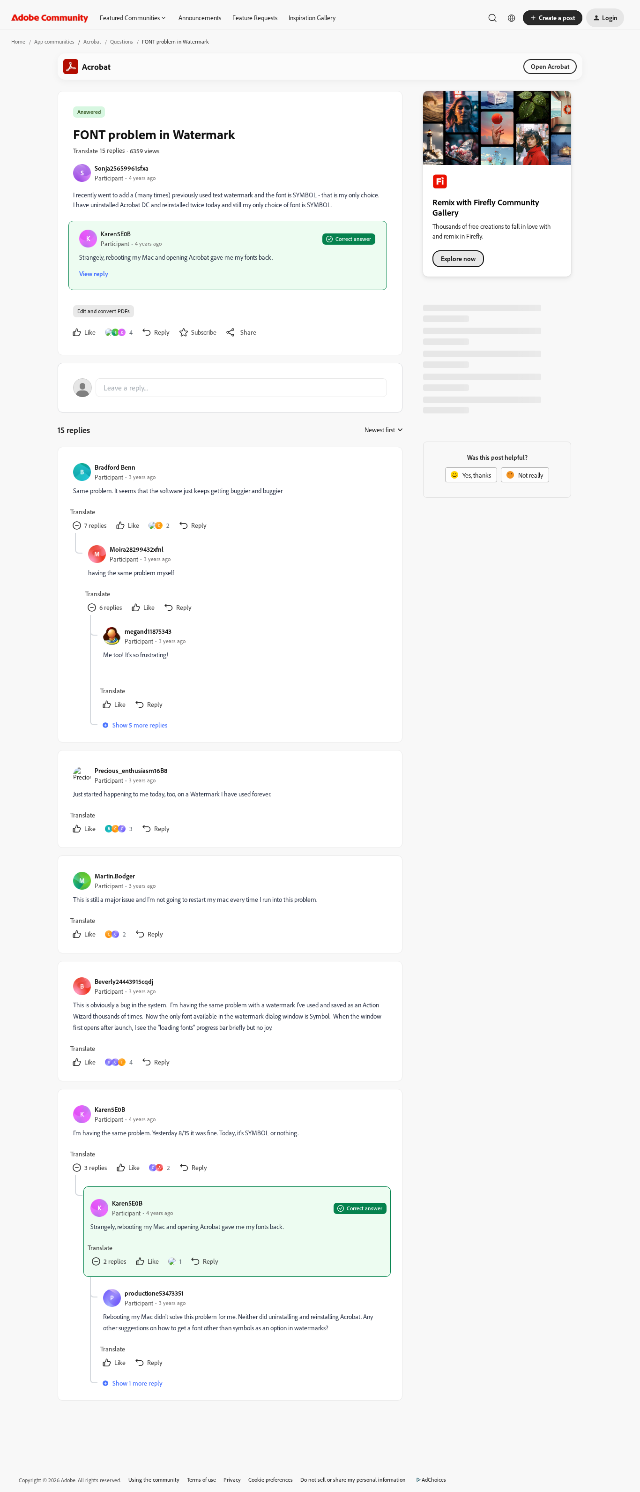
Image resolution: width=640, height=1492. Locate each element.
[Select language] (511, 17)
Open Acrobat (550, 66)
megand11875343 (148, 631)
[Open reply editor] (230, 387)
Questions (121, 41)
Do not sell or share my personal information (353, 1479)
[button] (552, 17)
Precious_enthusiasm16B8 (131, 770)
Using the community (153, 1479)
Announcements (200, 18)
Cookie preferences (270, 1479)
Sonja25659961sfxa (122, 168)
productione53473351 (154, 1293)
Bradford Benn (115, 467)
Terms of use (201, 1479)
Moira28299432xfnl (137, 549)
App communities (54, 41)
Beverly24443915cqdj (124, 981)
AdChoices (434, 1479)
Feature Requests (254, 18)
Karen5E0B (116, 234)
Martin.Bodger (115, 876)
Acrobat (92, 41)
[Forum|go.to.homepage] (50, 17)
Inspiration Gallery (312, 18)
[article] (229, 497)
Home (18, 41)
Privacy (232, 1479)
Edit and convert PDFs (103, 311)
